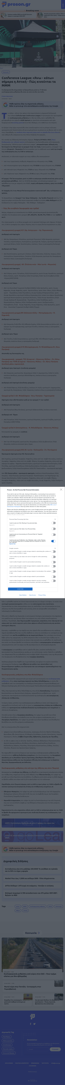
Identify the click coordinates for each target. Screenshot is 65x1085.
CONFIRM (20, 589)
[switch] (53, 523)
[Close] (61, 490)
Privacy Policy (42, 595)
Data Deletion (23, 595)
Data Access (32, 595)
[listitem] (32, 519)
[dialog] (32, 542)
